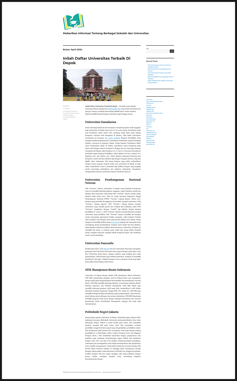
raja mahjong (150, 136)
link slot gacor (150, 140)
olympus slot (150, 111)
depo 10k (148, 123)
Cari (147, 48)
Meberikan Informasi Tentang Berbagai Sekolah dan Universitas (106, 33)
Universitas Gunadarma (70, 111)
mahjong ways (150, 142)
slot (147, 129)
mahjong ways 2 (151, 107)
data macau (115, 222)
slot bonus (149, 99)
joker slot (149, 115)
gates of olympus (151, 134)
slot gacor (149, 127)
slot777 (148, 125)
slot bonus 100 (150, 130)
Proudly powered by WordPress (111, 372)
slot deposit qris (151, 119)
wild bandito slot (114, 109)
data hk (106, 249)
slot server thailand (112, 138)
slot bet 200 (149, 103)
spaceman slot (150, 121)
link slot (148, 138)
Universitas (66, 108)
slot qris (148, 105)
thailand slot (150, 109)
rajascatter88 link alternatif (154, 101)
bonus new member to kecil (154, 113)
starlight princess (151, 132)
